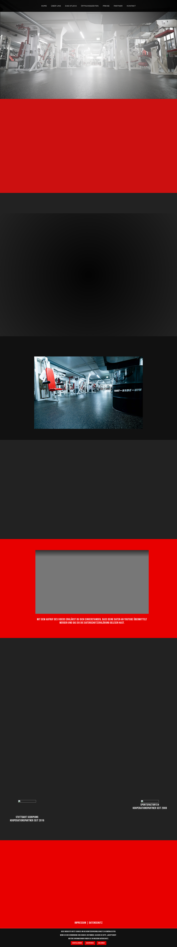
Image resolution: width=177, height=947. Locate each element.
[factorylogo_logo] (150, 801)
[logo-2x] (27, 801)
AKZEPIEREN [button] (90, 943)
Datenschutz (96, 922)
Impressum (80, 922)
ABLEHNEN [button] (101, 943)
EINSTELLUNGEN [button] (77, 943)
